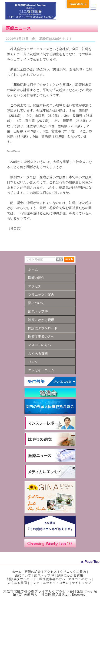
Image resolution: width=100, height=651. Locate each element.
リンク (35, 582)
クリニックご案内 (73, 571)
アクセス (50, 571)
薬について (23, 575)
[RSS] (69, 259)
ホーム (17, 571)
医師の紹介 (33, 571)
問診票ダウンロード (21, 579)
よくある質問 (17, 582)
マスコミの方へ (79, 579)
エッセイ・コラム (56, 582)
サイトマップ (81, 582)
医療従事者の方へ (52, 579)
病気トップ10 (44, 575)
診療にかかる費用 (70, 575)
